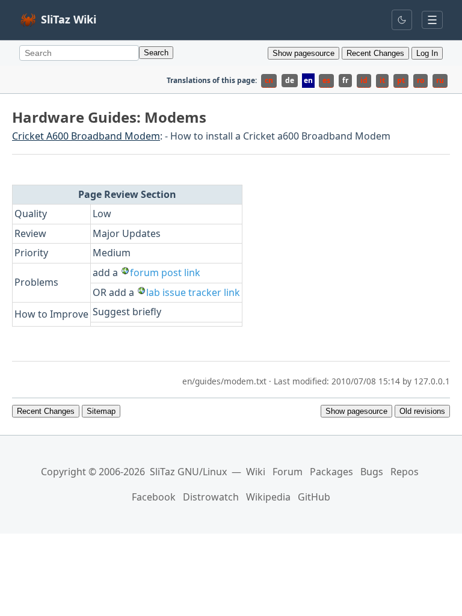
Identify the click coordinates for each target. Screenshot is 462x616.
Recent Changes (375, 53)
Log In (427, 53)
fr (345, 80)
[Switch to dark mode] (402, 20)
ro (420, 80)
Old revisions (422, 411)
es (326, 80)
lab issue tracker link (193, 292)
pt (401, 80)
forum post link (165, 272)
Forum (288, 471)
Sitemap (101, 411)
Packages (331, 471)
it (382, 80)
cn (269, 80)
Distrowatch (211, 497)
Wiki (255, 471)
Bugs (371, 471)
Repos (404, 471)
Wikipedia (268, 497)
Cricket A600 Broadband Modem (86, 136)
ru (440, 80)
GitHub (314, 497)
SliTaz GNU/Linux (188, 471)
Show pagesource (303, 53)
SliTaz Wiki (68, 19)
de (289, 80)
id (364, 80)
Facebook (154, 497)
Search (156, 52)
